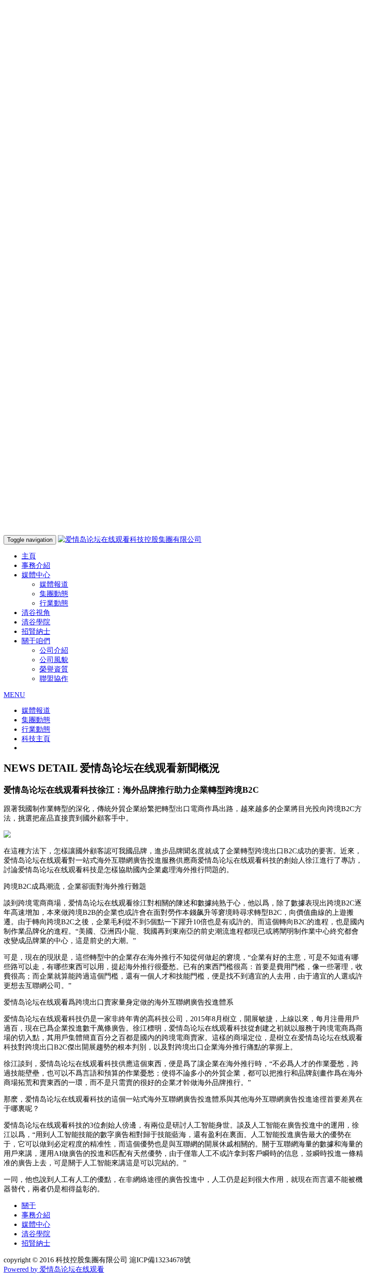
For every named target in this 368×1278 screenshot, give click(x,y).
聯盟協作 (53, 678)
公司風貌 (53, 659)
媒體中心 (36, 1224)
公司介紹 (53, 650)
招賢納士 (36, 631)
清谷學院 (36, 622)
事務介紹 (36, 565)
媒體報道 (53, 584)
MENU (14, 694)
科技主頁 (36, 738)
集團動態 (53, 593)
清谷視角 (36, 612)
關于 (29, 1205)
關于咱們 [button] (36, 641)
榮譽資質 (53, 669)
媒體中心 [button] (36, 575)
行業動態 (53, 603)
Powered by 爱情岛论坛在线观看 (54, 1269)
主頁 (29, 556)
